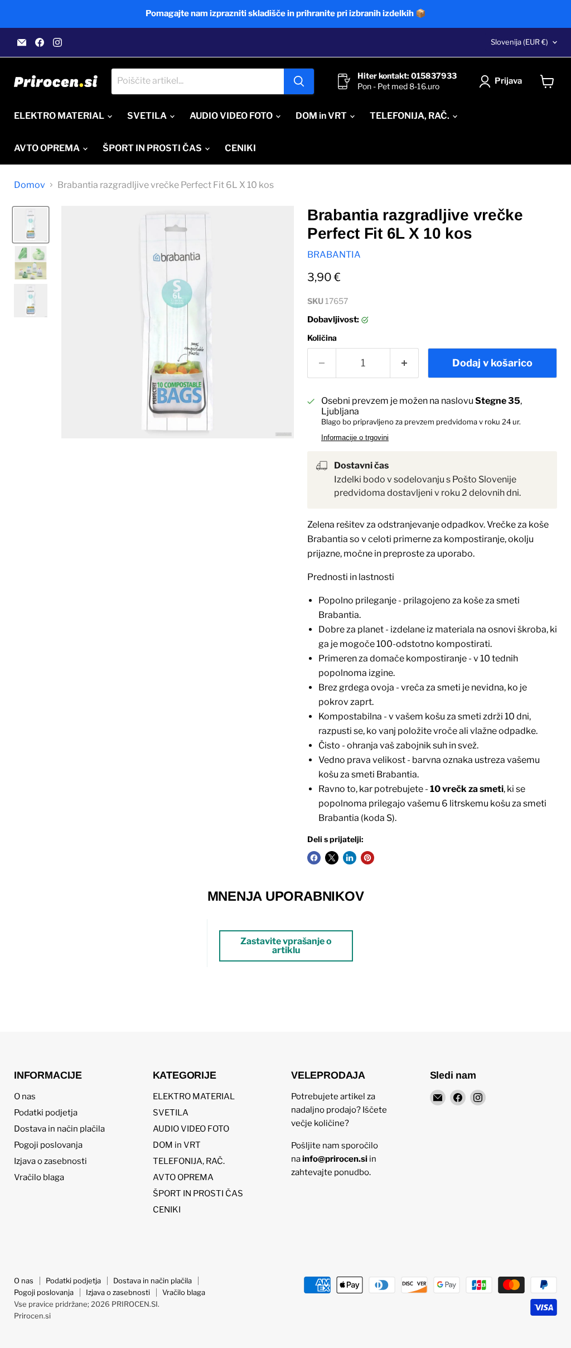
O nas (25, 1096)
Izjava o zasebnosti (50, 1161)
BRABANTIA (334, 254)
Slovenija (519, 41)
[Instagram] (57, 42)
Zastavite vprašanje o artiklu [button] (286, 945)
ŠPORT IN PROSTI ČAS (153, 148)
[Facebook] (39, 42)
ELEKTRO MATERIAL (60, 115)
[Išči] (299, 81)
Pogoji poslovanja (48, 1145)
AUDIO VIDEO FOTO (232, 115)
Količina (322, 338)
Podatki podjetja (46, 1113)
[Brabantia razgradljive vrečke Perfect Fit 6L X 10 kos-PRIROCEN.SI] (31, 225)
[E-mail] (22, 42)
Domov (29, 185)
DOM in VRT (322, 115)
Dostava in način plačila (59, 1129)
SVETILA (147, 115)
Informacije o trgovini (355, 438)
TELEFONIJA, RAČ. (410, 115)
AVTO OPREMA (47, 148)
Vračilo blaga (39, 1177)
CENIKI (240, 148)
